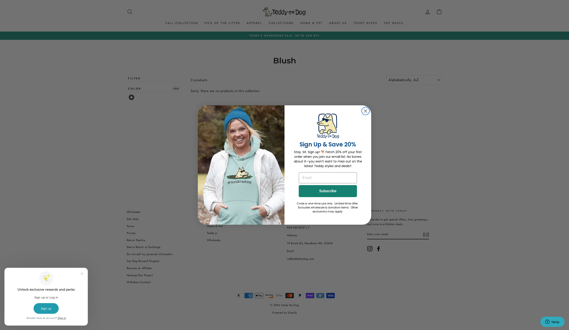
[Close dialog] (365, 111)
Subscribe (328, 191)
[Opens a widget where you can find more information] (552, 322)
